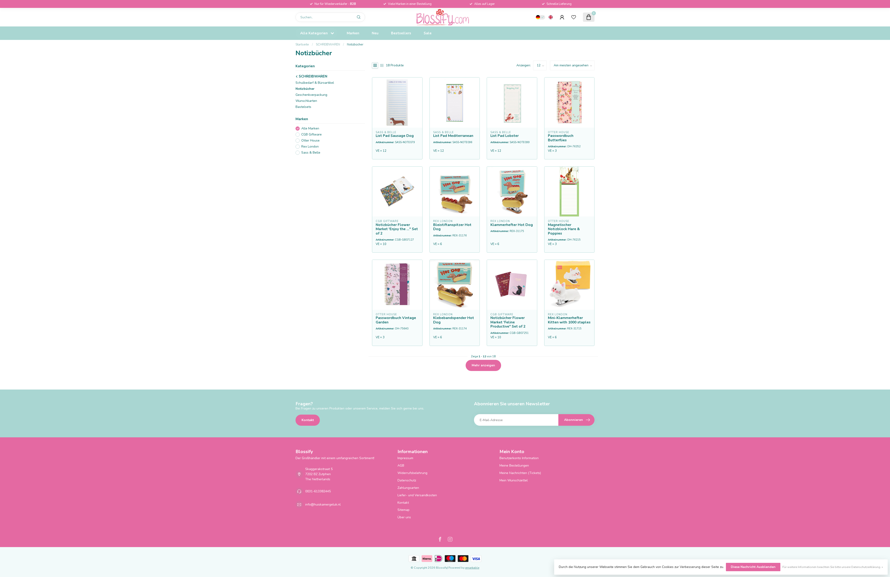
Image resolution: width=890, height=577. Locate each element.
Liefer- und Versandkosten (417, 495)
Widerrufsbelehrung (412, 473)
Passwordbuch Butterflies (560, 138)
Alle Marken (310, 128)
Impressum (405, 458)
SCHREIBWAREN (328, 44)
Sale (428, 33)
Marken (353, 33)
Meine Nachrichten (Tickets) (520, 473)
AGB (400, 465)
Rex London (310, 146)
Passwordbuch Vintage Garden (396, 320)
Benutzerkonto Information (519, 458)
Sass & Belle (310, 153)
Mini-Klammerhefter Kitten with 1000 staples (569, 320)
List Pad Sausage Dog (395, 136)
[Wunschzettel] (573, 17)
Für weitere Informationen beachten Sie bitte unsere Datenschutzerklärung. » (832, 567)
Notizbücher (355, 44)
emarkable (472, 568)
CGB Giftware (311, 134)
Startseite (302, 44)
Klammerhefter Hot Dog (511, 225)
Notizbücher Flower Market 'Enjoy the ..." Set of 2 (397, 229)
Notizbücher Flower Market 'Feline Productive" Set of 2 (507, 322)
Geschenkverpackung (311, 95)
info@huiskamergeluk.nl (323, 504)
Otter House (310, 140)
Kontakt (308, 420)
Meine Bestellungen (514, 465)
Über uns (404, 517)
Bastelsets (303, 107)
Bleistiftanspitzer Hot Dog (452, 227)
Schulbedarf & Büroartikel (315, 83)
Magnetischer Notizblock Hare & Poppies (564, 229)
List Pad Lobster (504, 136)
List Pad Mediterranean (453, 136)
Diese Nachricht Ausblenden (753, 567)
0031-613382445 (318, 491)
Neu (375, 33)
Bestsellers (401, 33)
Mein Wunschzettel (513, 480)
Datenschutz (406, 480)
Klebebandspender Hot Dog (453, 320)
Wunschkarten (306, 101)
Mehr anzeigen (483, 365)
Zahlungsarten (408, 488)
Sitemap (403, 510)
